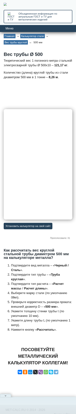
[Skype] (51, 372)
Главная (10, 36)
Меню (9, 28)
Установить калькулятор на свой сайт (28, 225)
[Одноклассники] (25, 372)
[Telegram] (56, 372)
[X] (35, 372)
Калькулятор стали (32, 36)
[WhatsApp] (46, 372)
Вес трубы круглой (16, 42)
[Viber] (40, 372)
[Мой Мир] (30, 372)
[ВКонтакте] (20, 372)
